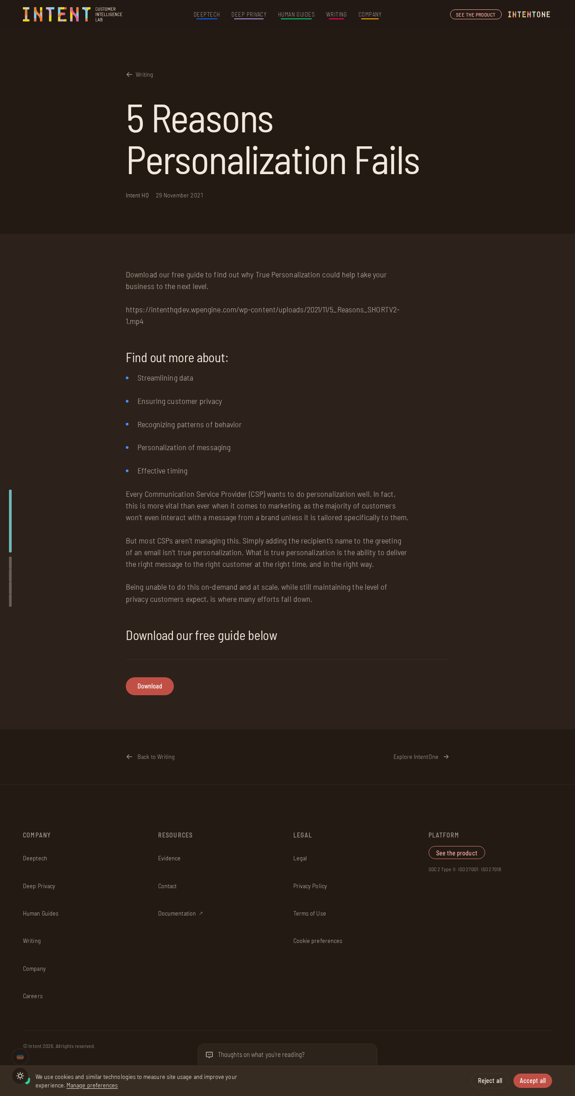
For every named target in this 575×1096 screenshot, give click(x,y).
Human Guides (296, 14)
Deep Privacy (248, 14)
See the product (476, 14)
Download (150, 685)
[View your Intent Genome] (20, 1056)
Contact (167, 886)
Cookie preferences (317, 940)
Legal (300, 858)
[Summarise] (10, 563)
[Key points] (10, 575)
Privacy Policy (310, 886)
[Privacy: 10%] (10, 521)
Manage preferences (92, 1085)
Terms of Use (309, 913)
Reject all (490, 1080)
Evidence (169, 858)
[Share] (10, 588)
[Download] (10, 600)
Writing (336, 14)
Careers (33, 996)
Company (370, 14)
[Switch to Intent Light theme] (20, 1075)
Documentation (180, 913)
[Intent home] (73, 14)
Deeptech (207, 14)
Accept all (533, 1080)
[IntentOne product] (529, 14)
